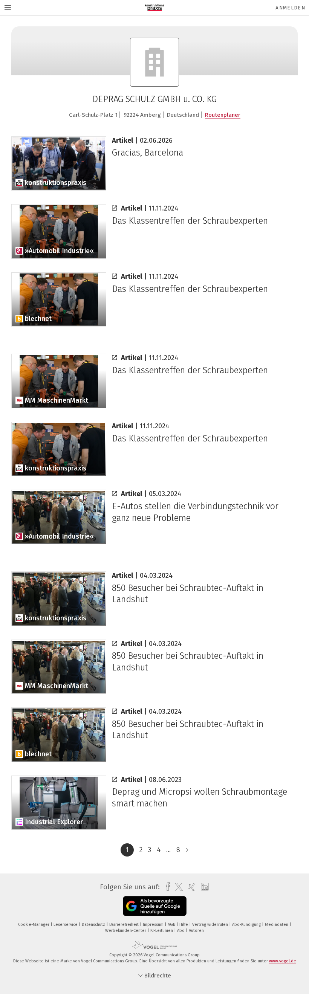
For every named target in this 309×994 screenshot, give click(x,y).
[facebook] (166, 887)
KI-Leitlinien (162, 930)
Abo (181, 930)
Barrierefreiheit (124, 924)
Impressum (154, 924)
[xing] (190, 887)
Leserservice (66, 924)
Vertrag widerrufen (210, 924)
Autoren (196, 930)
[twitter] (177, 887)
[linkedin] (203, 887)
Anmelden (290, 8)
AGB (172, 924)
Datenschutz (94, 924)
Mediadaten (277, 924)
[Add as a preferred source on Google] (155, 906)
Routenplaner (222, 114)
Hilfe (184, 924)
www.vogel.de (282, 961)
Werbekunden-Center (126, 930)
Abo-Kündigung (247, 924)
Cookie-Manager (34, 924)
